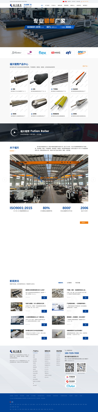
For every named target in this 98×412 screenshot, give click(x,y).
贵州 (69, 404)
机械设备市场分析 (41, 395)
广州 (18, 409)
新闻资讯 (79, 5)
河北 (20, 404)
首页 (42, 5)
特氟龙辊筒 (35, 373)
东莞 (23, 409)
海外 (18, 406)
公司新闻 (69, 282)
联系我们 (73, 1)
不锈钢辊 (35, 359)
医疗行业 (46, 371)
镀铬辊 (34, 369)
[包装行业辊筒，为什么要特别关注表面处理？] (18, 306)
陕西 (76, 404)
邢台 (37, 409)
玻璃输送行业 (47, 365)
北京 (15, 404)
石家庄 (25, 409)
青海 (81, 404)
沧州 (47, 409)
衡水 (52, 409)
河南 (54, 404)
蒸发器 (27, 395)
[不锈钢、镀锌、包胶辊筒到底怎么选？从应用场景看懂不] (59, 293)
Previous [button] (4, 27)
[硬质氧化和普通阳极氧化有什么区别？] (18, 293)
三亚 (13, 409)
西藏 (73, 404)
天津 (18, 404)
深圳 (20, 409)
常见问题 (77, 282)
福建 (46, 404)
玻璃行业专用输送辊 (36, 382)
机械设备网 (49, 395)
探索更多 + (13, 150)
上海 (37, 404)
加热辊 (34, 365)
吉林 (31, 404)
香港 (13, 406)
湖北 (56, 404)
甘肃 (78, 404)
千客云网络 (43, 398)
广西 (61, 404)
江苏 (39, 404)
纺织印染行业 (47, 357)
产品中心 (53, 5)
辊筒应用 (60, 5)
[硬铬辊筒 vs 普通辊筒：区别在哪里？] (59, 320)
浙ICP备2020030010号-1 (31, 398)
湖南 (59, 404)
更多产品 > (85, 66)
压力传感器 (33, 395)
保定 (39, 409)
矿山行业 (46, 369)
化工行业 (46, 367)
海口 (10, 409)
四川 (66, 404)
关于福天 (47, 5)
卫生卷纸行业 (47, 363)
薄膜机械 (46, 373)
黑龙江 (34, 404)
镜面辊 (34, 363)
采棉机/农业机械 (48, 375)
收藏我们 (69, 1)
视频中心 (72, 5)
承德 (45, 409)
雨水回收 (16, 395)
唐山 (28, 409)
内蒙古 (25, 404)
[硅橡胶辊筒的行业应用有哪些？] (59, 333)
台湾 (10, 406)
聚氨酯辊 (35, 367)
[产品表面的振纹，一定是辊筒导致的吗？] (59, 306)
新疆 (86, 404)
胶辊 (34, 357)
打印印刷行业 (47, 355)
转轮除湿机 (22, 395)
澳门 (15, 406)
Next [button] (94, 27)
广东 (13, 404)
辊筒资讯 (60, 282)
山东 (51, 404)
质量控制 (66, 5)
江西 (49, 404)
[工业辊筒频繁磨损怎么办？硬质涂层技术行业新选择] (18, 320)
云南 (71, 404)
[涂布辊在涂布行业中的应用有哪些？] (18, 333)
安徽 (44, 404)
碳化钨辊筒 (35, 379)
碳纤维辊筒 (35, 371)
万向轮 (81, 395)
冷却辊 (34, 377)
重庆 (64, 404)
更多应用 (46, 377)
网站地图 (78, 1)
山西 (23, 404)
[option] (49, 27)
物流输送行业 (47, 359)
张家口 (42, 409)
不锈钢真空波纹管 (63, 395)
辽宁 (28, 404)
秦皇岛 (31, 409)
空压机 (76, 395)
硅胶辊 (34, 375)
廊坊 (50, 409)
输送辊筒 (35, 361)
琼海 (15, 409)
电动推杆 (71, 395)
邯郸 (34, 409)
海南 (10, 404)
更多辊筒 (35, 385)
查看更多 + (84, 222)
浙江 (42, 404)
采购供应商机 (55, 395)
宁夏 (83, 404)
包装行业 (46, 361)
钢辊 (34, 355)
